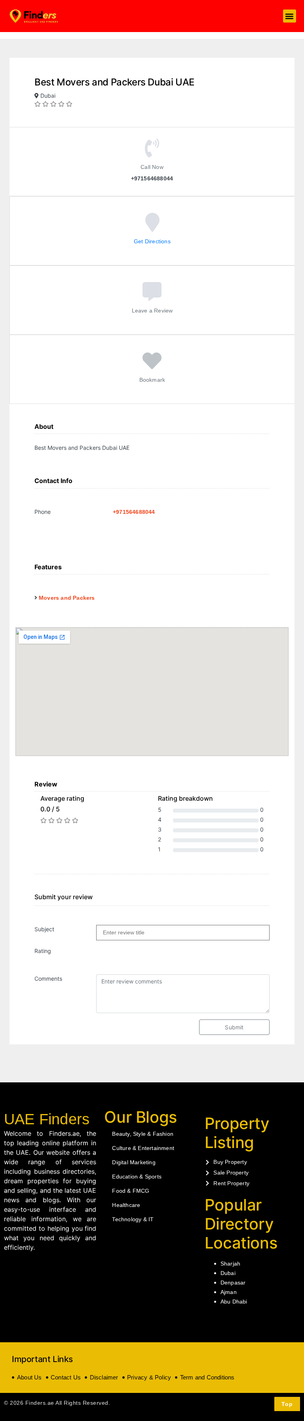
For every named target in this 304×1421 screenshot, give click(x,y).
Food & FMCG (130, 1191)
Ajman (228, 1292)
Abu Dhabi (233, 1301)
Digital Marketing (133, 1162)
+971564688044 (134, 512)
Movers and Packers (67, 598)
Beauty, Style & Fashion (142, 1134)
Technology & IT (133, 1219)
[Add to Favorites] (152, 366)
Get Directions (152, 241)
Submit (234, 1027)
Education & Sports (137, 1176)
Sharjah (230, 1263)
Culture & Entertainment (143, 1148)
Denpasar (233, 1282)
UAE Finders (46, 1119)
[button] (289, 16)
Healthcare (126, 1205)
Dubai (228, 1273)
